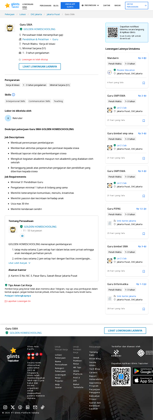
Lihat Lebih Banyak (18, 263)
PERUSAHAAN (45, 5)
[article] (126, 70)
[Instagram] (5, 407)
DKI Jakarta (36, 14)
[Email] (35, 407)
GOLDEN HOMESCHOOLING (39, 29)
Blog (55, 5)
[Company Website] (22, 236)
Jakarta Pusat (53, 14)
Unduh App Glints (70, 5)
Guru (55, 39)
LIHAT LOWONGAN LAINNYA (40, 66)
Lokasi (22, 14)
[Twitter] (13, 407)
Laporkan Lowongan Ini (18, 301)
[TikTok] (43, 407)
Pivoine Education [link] (126, 70)
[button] (21, 29)
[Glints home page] (12, 5)
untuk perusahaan (132, 5)
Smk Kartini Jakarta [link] (126, 220)
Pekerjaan (9, 14)
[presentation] (12, 5)
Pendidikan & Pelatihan (35, 39)
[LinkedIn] (28, 407)
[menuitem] (90, 5)
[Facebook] (20, 407)
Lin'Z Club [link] (122, 107)
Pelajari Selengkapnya (18, 295)
